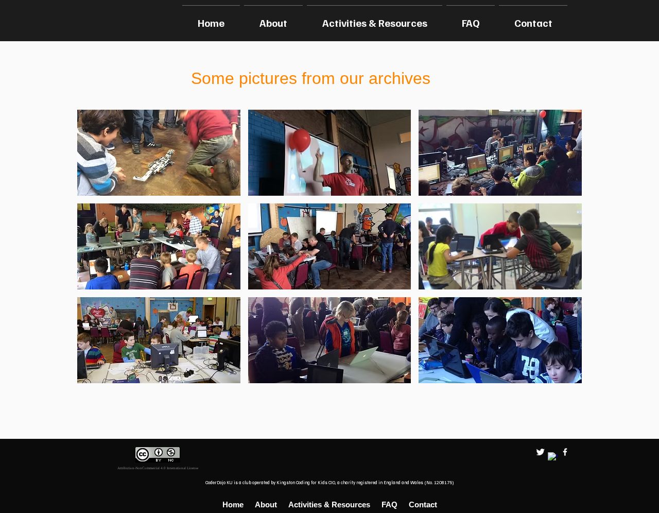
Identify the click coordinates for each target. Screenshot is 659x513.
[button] (158, 153)
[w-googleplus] (553, 457)
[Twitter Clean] (540, 452)
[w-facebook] (565, 452)
